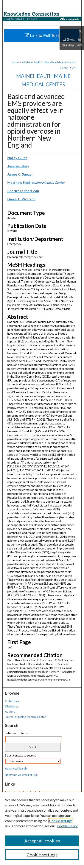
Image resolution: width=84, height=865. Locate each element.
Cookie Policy (67, 826)
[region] (42, 828)
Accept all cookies (42, 840)
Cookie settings (60, 821)
